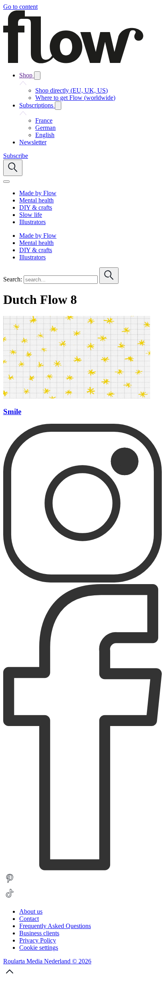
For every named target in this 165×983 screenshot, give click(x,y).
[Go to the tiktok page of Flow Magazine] (9, 897)
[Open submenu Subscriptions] (58, 105)
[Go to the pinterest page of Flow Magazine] (9, 883)
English (44, 134)
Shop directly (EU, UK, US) (71, 90)
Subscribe (15, 155)
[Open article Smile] (76, 396)
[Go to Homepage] (73, 61)
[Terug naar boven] (9, 976)
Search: (12, 279)
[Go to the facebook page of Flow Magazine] (82, 868)
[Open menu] (6, 181)
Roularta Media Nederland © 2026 (47, 961)
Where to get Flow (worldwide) (75, 97)
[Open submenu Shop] (37, 75)
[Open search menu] (12, 168)
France (43, 120)
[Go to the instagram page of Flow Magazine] (82, 580)
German (45, 127)
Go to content (20, 6)
